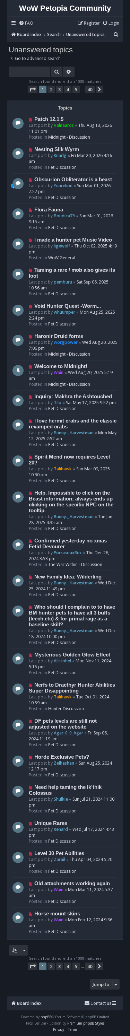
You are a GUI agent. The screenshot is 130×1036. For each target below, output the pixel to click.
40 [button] (89, 89)
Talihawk (63, 469)
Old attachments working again (72, 883)
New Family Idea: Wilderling (68, 577)
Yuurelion (63, 186)
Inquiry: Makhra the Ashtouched (73, 396)
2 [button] (51, 89)
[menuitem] (26, 23)
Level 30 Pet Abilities (59, 853)
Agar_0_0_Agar (68, 733)
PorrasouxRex (68, 553)
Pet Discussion (62, 167)
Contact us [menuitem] (100, 1003)
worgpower (66, 342)
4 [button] (68, 89)
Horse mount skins (57, 913)
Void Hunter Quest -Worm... (67, 306)
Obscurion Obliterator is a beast (73, 179)
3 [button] (59, 89)
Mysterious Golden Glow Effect (72, 655)
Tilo (57, 403)
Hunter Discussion (66, 709)
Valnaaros (64, 125)
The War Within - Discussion (75, 564)
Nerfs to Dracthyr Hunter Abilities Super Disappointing (72, 688)
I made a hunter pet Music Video (73, 240)
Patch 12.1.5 (48, 119)
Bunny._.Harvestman (74, 433)
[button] (32, 89)
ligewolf (62, 246)
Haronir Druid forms (58, 336)
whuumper (64, 312)
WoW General (61, 258)
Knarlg (60, 155)
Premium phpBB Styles (85, 1023)
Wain (58, 372)
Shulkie (61, 799)
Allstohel (62, 661)
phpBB (46, 1017)
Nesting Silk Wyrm (56, 149)
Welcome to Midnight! (60, 366)
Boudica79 (64, 216)
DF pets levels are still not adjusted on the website (63, 724)
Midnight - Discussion (69, 137)
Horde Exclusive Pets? (61, 757)
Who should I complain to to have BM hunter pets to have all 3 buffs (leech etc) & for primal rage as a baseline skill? (72, 615)
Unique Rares (50, 823)
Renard (61, 829)
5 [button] (76, 89)
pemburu (63, 282)
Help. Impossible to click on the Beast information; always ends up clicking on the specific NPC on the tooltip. (71, 501)
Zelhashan (64, 763)
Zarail (59, 859)
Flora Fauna (48, 209)
